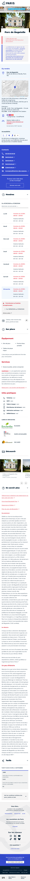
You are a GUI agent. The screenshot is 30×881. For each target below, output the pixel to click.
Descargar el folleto (8, 505)
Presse (25, 870)
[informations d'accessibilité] (11, 135)
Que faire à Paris (12, 877)
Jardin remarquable (20, 434)
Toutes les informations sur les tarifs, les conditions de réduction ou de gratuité (15, 57)
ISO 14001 (17, 442)
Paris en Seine (23, 877)
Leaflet (15, 96)
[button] (15, 87)
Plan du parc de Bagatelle (10, 509)
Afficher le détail (7, 313)
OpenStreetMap (22, 96)
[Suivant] (26, 483)
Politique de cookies (15, 872)
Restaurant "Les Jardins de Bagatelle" (13, 387)
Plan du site (24, 872)
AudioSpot (5, 371)
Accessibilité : (12, 870)
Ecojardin (17, 425)
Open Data (5, 872)
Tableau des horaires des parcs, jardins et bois (13, 321)
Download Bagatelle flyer (9, 501)
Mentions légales (15, 867)
